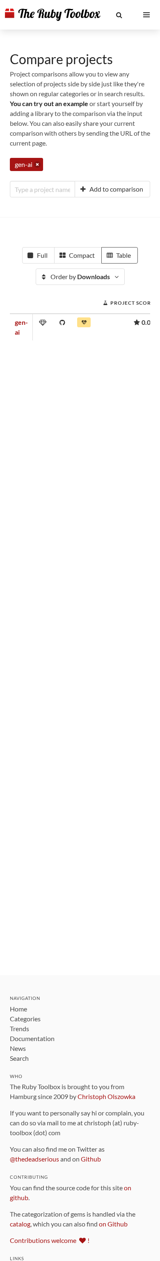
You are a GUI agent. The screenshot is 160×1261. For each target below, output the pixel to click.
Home (18, 1009)
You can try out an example (49, 103)
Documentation (32, 1038)
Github (91, 1159)
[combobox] (42, 189)
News (18, 1048)
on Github (113, 1224)
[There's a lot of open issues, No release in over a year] (84, 324)
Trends (19, 1028)
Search (19, 1058)
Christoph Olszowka (106, 1096)
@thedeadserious (34, 1159)
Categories (25, 1019)
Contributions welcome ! (49, 1240)
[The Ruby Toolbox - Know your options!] (52, 15)
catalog (20, 1224)
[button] (119, 15)
